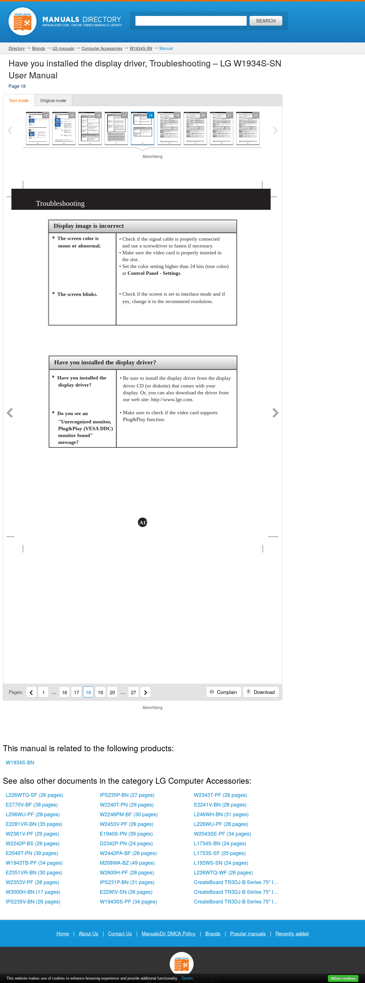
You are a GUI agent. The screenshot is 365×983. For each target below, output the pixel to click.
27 (133, 692)
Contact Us (120, 933)
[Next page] (276, 413)
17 (76, 692)
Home (62, 933)
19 (100, 692)
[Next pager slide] (276, 131)
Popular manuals (248, 933)
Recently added (292, 933)
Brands (212, 933)
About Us (88, 933)
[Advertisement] (143, 166)
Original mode (53, 100)
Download (263, 691)
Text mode (19, 100)
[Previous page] (10, 413)
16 (64, 692)
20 (112, 692)
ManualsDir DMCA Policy (169, 933)
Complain (226, 691)
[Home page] (22, 21)
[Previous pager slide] (10, 131)
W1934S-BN (20, 762)
